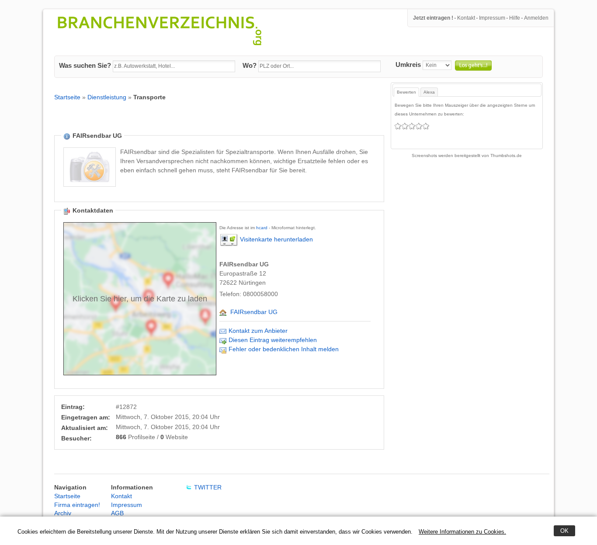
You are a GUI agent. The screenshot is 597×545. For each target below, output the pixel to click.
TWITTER (208, 487)
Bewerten (406, 92)
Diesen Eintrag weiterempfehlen (273, 339)
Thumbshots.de (506, 155)
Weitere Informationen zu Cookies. (462, 531)
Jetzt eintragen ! (433, 18)
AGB (117, 513)
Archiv (62, 513)
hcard (261, 227)
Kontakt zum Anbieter (258, 330)
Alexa (429, 92)
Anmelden (536, 18)
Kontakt (466, 18)
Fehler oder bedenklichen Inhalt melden (284, 349)
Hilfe (514, 18)
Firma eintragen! (77, 504)
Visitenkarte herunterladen (276, 239)
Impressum (492, 18)
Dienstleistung (106, 97)
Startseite (67, 97)
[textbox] (174, 66)
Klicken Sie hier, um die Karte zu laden (140, 298)
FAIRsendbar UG (254, 311)
